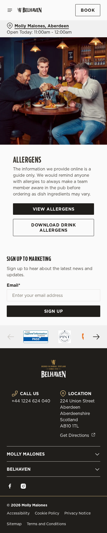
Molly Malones (26, 454)
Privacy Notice (77, 513)
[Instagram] (23, 486)
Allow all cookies (53, 343)
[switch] (93, 273)
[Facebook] (10, 486)
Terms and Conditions (46, 523)
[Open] (10, 10)
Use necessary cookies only (53, 361)
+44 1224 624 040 (31, 401)
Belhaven (19, 469)
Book (87, 10)
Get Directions (74, 435)
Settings (83, 327)
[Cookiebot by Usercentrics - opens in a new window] (78, 167)
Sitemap (14, 523)
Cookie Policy (47, 513)
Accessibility (18, 513)
